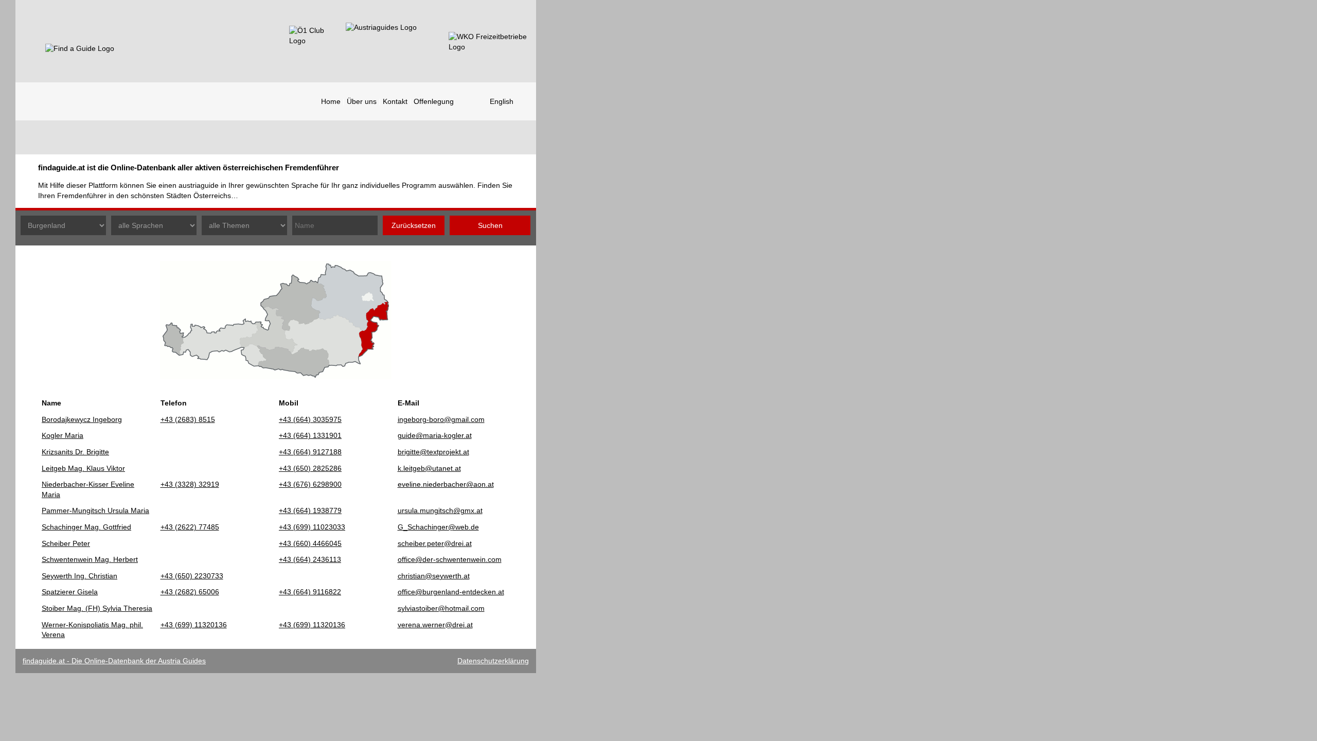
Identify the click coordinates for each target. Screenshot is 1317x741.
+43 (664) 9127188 (310, 452)
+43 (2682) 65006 (190, 592)
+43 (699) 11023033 (312, 527)
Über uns (362, 101)
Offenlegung (434, 101)
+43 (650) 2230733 (192, 576)
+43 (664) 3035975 (310, 419)
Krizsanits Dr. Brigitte (75, 452)
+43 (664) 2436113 (310, 559)
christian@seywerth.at (434, 576)
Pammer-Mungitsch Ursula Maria (95, 510)
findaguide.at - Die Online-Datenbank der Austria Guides (114, 661)
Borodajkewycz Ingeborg (82, 419)
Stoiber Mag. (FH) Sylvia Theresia (97, 608)
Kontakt (395, 101)
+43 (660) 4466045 (310, 543)
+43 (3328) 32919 (190, 484)
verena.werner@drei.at (435, 625)
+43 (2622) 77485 (190, 527)
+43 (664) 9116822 (310, 592)
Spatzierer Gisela (70, 592)
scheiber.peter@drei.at (435, 543)
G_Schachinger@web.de (438, 527)
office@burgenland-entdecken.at (451, 592)
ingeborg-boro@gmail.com (441, 419)
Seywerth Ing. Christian (79, 576)
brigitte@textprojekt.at (433, 452)
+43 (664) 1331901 (310, 435)
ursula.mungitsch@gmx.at (440, 510)
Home (331, 101)
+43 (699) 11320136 (194, 625)
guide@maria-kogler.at (435, 435)
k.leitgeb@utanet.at (429, 468)
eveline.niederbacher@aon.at (446, 484)
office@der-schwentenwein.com (450, 559)
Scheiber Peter (66, 543)
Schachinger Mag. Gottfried (86, 527)
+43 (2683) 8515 (188, 419)
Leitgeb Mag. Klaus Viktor (83, 468)
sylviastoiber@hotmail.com (441, 608)
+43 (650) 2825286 (310, 468)
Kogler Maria (62, 435)
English (501, 101)
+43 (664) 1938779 (310, 510)
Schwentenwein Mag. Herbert (90, 559)
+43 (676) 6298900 (310, 484)
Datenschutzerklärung (493, 661)
